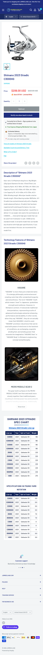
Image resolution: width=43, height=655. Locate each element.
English (5, 612)
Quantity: (7, 101)
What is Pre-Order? (10, 152)
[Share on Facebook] (25, 163)
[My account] (35, 10)
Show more (21, 407)
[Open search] (31, 10)
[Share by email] (37, 163)
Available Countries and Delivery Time (16, 148)
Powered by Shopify (8, 650)
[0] (39, 10)
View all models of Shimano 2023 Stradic (17, 144)
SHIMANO (7, 83)
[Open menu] (3, 10)
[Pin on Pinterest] (29, 163)
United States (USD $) (20, 612)
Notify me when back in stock (21, 115)
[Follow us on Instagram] (3, 622)
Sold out (21, 109)
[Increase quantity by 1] (25, 101)
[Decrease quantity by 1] (13, 101)
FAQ (5, 156)
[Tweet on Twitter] (33, 163)
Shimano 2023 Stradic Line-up (21, 428)
